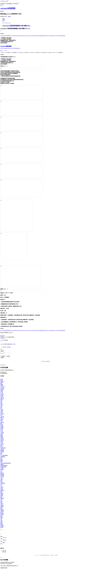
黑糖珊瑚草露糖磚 (3, 465)
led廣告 (1, 486)
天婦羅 (1, 409)
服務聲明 (56, 555)
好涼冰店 (2, 388)
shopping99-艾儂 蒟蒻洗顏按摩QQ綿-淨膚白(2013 (16, 25)
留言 (11, 344)
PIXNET (38, 555)
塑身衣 (1, 523)
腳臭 (1, 383)
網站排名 (2, 469)
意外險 (1, 446)
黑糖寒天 (2, 464)
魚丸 (1, 408)
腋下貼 (1, 392)
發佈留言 (2, 357)
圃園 (1, 522)
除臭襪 (1, 384)
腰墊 (1, 459)
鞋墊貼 (1, 395)
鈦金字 (1, 488)
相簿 (3, 18)
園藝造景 (2, 450)
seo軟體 (1, 468)
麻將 (1, 499)
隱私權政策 (52, 555)
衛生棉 (1, 512)
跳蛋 (1, 508)
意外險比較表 (3, 447)
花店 (1, 471)
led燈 (1, 484)
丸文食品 (2, 397)
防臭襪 (1, 385)
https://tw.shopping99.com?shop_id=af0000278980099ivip (10, 48)
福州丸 (1, 412)
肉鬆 (1, 402)
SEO (1, 470)
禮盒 (1, 403)
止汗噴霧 (2, 394)
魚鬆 (1, 406)
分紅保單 (2, 449)
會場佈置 (2, 475)
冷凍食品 (2, 413)
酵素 (1, 445)
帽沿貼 (1, 380)
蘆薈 (1, 516)
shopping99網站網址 (6, 46)
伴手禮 (1, 404)
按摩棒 (1, 507)
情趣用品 (2, 505)
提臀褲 (1, 527)
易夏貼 (1, 390)
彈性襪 (1, 495)
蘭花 (1, 454)
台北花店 (2, 476)
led (0, 485)
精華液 (1, 517)
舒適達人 (2, 514)
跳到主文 (2, 11)
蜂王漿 (1, 441)
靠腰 (1, 458)
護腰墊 (1, 460)
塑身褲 (1, 525)
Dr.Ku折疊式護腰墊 (4, 455)
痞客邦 (8, 344)
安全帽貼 (2, 389)
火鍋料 (1, 411)
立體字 (1, 479)
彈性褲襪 (2, 498)
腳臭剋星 (2, 381)
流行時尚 (8, 347)
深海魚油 (2, 444)
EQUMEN (2, 526)
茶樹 (1, 518)
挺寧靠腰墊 (2, 456)
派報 (1, 478)
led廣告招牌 (2, 483)
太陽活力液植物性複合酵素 (5, 463)
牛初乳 (1, 442)
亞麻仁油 (2, 440)
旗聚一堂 (2, 398)
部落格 (4, 19)
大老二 (1, 500)
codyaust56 (2, 338)
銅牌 (1, 480)
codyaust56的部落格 (7, 8)
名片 (3, 21)
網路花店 (2, 473)
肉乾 (1, 407)
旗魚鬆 (1, 399)
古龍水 (1, 521)
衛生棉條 (2, 513)
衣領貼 (1, 379)
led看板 (1, 489)
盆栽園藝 (2, 451)
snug (1, 421)
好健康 (1, 437)
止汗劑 (1, 393)
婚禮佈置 (2, 474)
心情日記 (9, 16)
